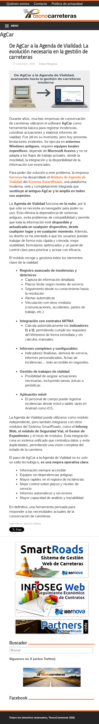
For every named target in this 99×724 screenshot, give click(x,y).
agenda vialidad (32, 523)
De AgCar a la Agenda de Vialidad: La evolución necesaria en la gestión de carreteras (48, 51)
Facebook (18, 697)
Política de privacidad (67, 4)
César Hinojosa (48, 63)
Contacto (40, 4)
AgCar (18, 523)
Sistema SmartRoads (45, 182)
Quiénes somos (17, 4)
